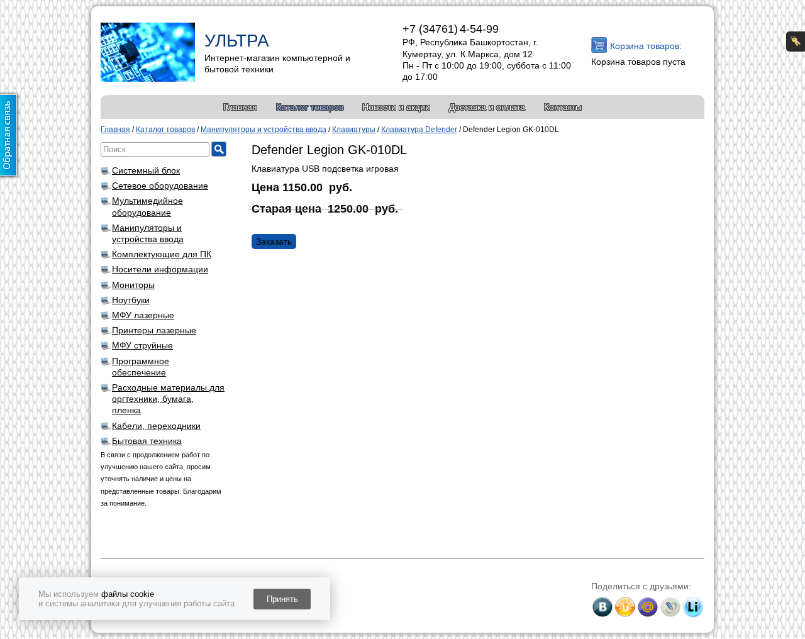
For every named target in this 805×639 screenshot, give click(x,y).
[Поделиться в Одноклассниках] (625, 607)
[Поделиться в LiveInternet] (693, 607)
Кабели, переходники (156, 426)
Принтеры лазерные (154, 330)
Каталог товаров (309, 107)
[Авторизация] (795, 41)
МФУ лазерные (143, 315)
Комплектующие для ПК (161, 254)
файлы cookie (127, 594)
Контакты (563, 107)
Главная (240, 107)
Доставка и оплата (487, 107)
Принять (282, 599)
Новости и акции (396, 107)
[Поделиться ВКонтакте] (602, 607)
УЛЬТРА (236, 40)
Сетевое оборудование (160, 186)
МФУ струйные (142, 345)
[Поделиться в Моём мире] (648, 607)
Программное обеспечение (140, 366)
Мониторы (133, 285)
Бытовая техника (147, 441)
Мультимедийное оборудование (147, 206)
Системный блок (146, 170)
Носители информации (160, 269)
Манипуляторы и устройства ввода (148, 233)
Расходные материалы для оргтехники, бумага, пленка (168, 398)
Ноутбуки (131, 300)
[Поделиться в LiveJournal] (670, 607)
